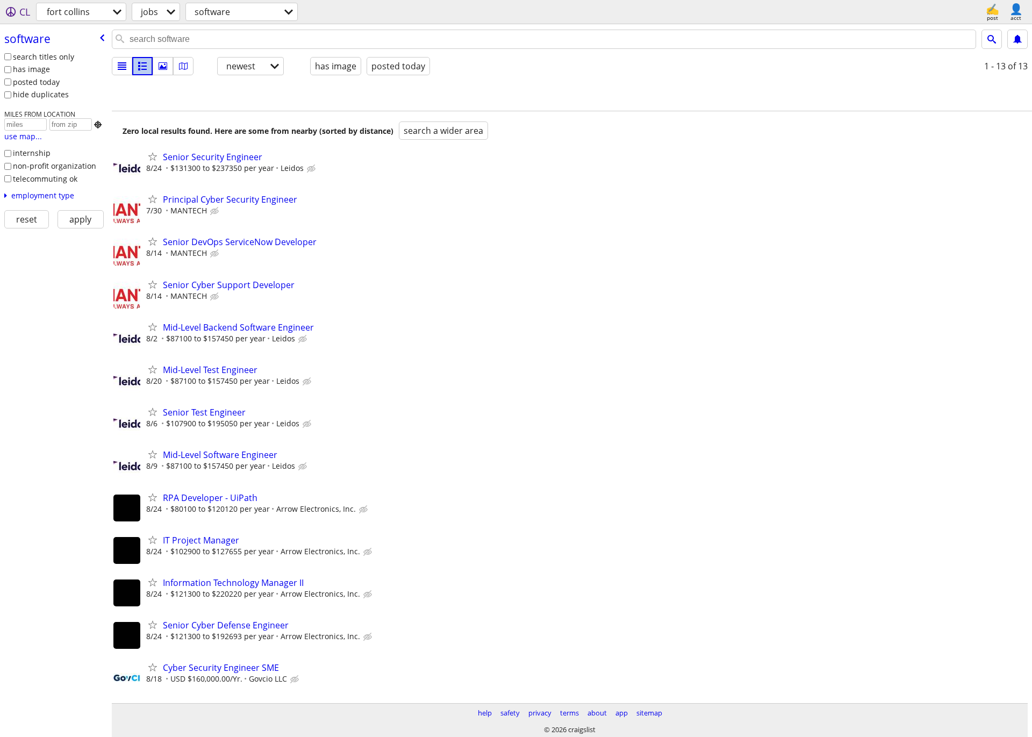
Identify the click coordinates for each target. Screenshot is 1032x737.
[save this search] (1017, 39)
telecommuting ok (45, 179)
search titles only (43, 57)
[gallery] (163, 66)
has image (31, 69)
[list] (122, 66)
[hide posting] (312, 168)
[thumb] (142, 66)
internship (32, 153)
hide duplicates (41, 94)
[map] (183, 66)
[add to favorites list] (152, 156)
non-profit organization (54, 166)
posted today (36, 82)
